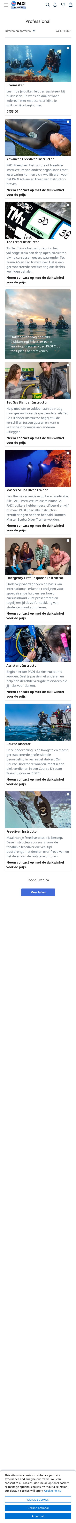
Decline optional (38, 1508)
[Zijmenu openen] (6, 5)
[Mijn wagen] (70, 5)
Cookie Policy (52, 1490)
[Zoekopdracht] (47, 5)
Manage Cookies (38, 1499)
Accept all (38, 1516)
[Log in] (55, 5)
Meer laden (38, 892)
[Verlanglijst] (63, 5)
